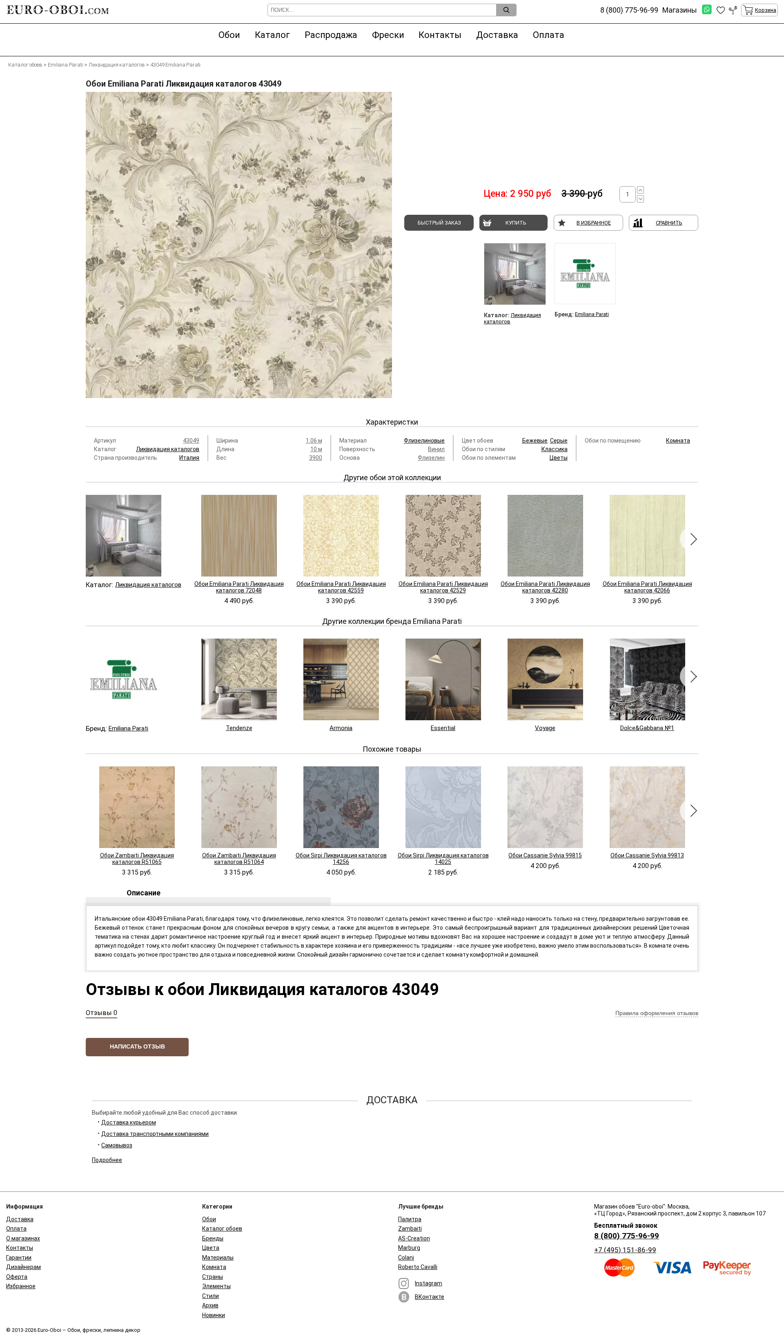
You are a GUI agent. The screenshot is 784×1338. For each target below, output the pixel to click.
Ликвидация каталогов (167, 449)
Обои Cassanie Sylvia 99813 (647, 855)
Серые (559, 440)
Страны (212, 1276)
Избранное (21, 1286)
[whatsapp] (707, 10)
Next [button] (692, 539)
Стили (210, 1296)
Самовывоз (116, 1145)
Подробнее (107, 1160)
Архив (210, 1305)
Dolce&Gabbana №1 (647, 728)
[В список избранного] (721, 10)
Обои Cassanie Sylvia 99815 (545, 855)
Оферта (16, 1276)
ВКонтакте (429, 1296)
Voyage (545, 728)
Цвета (210, 1247)
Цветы (559, 457)
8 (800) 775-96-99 (626, 1235)
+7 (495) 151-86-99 (625, 1250)
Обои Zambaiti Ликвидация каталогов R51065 (137, 858)
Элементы (216, 1286)
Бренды (212, 1238)
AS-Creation (414, 1238)
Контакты (440, 35)
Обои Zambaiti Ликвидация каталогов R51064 (239, 858)
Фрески (388, 35)
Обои (229, 35)
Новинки (213, 1315)
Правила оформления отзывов (656, 1013)
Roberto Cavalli (417, 1267)
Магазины (679, 10)
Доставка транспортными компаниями (155, 1134)
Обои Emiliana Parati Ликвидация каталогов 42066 (647, 587)
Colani (406, 1257)
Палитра (409, 1219)
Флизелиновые (424, 440)
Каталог (272, 35)
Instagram (428, 1283)
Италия (189, 457)
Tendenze (239, 728)
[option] (239, 248)
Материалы (218, 1257)
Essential (443, 728)
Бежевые (535, 440)
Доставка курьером (128, 1122)
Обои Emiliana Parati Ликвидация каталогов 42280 (545, 587)
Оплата (548, 35)
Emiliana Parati (592, 314)
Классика (554, 449)
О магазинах (23, 1238)
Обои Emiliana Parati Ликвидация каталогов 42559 (341, 587)
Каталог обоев (222, 1228)
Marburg (409, 1247)
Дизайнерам (23, 1267)
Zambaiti (410, 1228)
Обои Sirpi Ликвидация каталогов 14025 (443, 858)
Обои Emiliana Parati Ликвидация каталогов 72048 (239, 587)
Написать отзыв (137, 1046)
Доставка (497, 35)
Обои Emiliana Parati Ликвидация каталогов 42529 (443, 587)
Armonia (341, 728)
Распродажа (331, 35)
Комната (678, 440)
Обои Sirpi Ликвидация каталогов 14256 (341, 858)
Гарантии (18, 1257)
